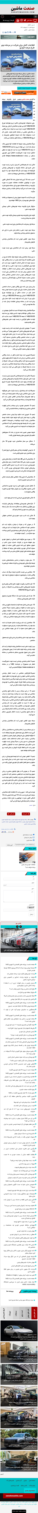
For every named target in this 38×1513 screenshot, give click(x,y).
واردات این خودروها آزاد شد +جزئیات (24, 1171)
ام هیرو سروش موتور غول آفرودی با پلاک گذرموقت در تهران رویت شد (19, 1052)
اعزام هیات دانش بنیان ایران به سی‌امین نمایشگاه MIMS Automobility (19, 1283)
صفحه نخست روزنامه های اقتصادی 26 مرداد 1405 (20, 1241)
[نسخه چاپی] (6, 32)
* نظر (33, 889)
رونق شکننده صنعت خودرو (27, 1089)
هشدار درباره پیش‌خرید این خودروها (24, 1102)
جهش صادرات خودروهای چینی (26, 1262)
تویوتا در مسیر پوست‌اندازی (27, 1164)
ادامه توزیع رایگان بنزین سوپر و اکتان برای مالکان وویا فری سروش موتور (19, 1252)
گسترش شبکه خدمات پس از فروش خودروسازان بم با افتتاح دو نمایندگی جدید (19, 1217)
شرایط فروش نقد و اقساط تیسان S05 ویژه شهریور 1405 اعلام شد (19, 1046)
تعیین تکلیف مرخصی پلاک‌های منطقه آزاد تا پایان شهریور (19, 1097)
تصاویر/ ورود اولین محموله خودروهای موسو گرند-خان (19, 950)
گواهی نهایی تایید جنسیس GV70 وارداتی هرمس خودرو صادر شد (19, 1065)
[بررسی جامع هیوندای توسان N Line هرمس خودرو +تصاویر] (19, 1352)
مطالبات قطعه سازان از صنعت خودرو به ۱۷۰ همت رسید (19, 1155)
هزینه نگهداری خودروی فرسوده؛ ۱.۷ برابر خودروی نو (20, 1025)
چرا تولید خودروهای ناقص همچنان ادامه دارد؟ (21, 1238)
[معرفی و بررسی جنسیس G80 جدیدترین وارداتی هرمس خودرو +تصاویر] (19, 1374)
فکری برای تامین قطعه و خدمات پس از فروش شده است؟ (19, 1201)
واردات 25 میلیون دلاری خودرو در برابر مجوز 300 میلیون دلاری (19, 1270)
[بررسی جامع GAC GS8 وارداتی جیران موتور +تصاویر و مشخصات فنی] (19, 1418)
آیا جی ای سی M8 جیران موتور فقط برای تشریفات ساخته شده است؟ (19, 1081)
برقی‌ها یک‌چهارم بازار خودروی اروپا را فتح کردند (21, 1028)
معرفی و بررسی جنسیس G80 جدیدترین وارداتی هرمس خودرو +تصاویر (20, 1381)
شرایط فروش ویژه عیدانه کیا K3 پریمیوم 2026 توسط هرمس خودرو (19, 969)
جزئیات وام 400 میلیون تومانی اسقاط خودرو (21, 1300)
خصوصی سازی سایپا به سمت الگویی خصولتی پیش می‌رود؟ (19, 1185)
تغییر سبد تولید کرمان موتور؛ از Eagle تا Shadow (20, 1275)
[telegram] (24, 21)
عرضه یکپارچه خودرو (6, 820)
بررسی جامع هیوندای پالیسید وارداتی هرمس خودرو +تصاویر (22, 1446)
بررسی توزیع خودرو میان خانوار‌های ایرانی (23, 1266)
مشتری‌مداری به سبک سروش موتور (24, 1133)
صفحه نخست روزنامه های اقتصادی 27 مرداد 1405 (20, 1212)
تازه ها (12, 20)
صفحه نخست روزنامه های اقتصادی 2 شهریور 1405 (20, 1038)
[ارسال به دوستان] (3, 32)
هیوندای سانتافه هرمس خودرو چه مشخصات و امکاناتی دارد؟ (19, 1226)
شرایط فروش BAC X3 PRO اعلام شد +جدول (21, 1006)
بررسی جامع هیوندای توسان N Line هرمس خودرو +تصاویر (22, 1359)
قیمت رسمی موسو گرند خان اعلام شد (24, 1106)
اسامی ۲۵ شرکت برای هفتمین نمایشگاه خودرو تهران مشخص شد (19, 1246)
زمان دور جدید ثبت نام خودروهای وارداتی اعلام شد (20, 1086)
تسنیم (30, 805)
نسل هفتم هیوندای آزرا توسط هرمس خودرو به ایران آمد (19, 1125)
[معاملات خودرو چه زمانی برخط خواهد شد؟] (27, 857)
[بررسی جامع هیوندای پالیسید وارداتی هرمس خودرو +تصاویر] (19, 1439)
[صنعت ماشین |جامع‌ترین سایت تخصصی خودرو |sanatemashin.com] (19, 10)
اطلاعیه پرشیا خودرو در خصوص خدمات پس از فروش (20, 1077)
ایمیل (33, 882)
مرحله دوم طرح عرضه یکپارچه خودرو (20, 820)
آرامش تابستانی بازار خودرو (27, 1032)
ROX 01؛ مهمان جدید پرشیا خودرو (25, 1209)
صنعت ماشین (25, 99)
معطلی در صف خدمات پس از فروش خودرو (22, 1234)
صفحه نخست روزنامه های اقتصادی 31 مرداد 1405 (20, 1115)
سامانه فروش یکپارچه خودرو (15, 822)
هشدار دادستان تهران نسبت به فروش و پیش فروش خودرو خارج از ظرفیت (19, 1144)
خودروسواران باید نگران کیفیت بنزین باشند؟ (22, 1060)
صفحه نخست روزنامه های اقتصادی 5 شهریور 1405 (20, 964)
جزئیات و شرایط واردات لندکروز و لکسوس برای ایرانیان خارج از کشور (19, 978)
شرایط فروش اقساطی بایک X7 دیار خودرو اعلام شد (20, 1042)
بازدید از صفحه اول (27, 835)
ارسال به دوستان (28, 838)
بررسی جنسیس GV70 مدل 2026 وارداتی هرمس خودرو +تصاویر (21, 1467)
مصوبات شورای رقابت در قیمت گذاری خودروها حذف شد (19, 1138)
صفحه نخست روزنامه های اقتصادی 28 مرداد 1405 (20, 1181)
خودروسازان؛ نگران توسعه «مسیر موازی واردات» (21, 1174)
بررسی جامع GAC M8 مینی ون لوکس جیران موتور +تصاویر (22, 1402)
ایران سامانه (15, 1511)
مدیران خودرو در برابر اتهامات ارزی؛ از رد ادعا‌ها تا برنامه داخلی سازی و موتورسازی (19, 984)
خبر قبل (12, 814)
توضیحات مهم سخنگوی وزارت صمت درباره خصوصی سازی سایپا (19, 1195)
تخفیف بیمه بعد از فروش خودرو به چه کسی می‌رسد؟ (19, 1205)
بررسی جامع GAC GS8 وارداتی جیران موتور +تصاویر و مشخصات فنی (20, 1424)
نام (33, 876)
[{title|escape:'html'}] (19, 940)
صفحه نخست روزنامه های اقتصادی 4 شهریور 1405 (20, 1003)
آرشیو (2, 1474)
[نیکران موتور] (18, 37)
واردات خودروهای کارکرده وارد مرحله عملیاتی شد (21, 974)
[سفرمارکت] (18, 92)
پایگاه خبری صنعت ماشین (30, 824)
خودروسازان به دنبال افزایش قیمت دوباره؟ (23, 1035)
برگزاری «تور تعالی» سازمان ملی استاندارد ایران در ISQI (19, 1150)
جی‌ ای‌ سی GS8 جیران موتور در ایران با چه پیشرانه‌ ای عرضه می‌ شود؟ (19, 1119)
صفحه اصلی (31, 30)
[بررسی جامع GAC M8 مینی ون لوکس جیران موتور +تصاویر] (19, 1396)
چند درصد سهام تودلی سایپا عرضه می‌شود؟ (22, 1160)
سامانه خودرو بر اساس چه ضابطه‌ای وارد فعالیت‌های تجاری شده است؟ (19, 1020)
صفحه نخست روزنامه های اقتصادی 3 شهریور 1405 (20, 1015)
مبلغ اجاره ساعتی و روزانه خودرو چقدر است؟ (22, 989)
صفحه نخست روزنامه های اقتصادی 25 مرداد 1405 (20, 1278)
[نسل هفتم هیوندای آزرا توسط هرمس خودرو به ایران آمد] (19, 1330)
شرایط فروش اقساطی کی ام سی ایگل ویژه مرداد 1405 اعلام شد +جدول (19, 1257)
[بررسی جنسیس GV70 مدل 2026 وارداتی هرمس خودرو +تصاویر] (19, 1461)
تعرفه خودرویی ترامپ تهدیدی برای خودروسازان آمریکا (19, 996)
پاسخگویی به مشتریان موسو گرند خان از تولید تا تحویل (19, 1010)
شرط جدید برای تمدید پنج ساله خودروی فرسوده (21, 1190)
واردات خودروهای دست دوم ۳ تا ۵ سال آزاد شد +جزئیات (19, 1110)
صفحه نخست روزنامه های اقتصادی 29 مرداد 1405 (20, 1130)
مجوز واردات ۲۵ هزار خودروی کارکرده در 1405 (21, 1093)
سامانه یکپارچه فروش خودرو (29, 822)
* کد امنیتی (31, 905)
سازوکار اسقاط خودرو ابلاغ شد (26, 992)
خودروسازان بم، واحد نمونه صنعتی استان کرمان (21, 1057)
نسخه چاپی (29, 840)
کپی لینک (9, 845)
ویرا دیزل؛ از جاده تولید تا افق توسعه (24, 1222)
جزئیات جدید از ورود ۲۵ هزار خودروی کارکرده (22, 1070)
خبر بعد (25, 814)
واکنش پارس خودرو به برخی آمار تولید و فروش (21, 1178)
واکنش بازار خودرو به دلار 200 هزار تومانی (23, 999)
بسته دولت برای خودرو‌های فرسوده (25, 1167)
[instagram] (21, 21)
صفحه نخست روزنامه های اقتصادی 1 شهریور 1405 (20, 1073)
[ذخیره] (8, 32)
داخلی (25, 30)
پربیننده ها (6, 20)
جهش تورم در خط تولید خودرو (26, 1231)
